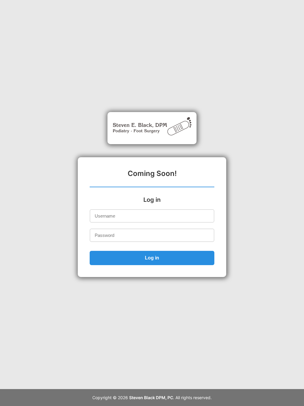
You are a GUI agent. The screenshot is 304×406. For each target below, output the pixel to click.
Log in (152, 257)
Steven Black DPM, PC (151, 397)
